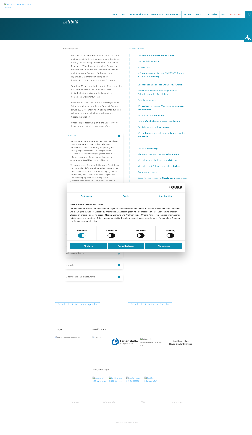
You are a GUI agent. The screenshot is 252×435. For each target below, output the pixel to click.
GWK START (235, 14)
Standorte (156, 14)
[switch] (111, 235)
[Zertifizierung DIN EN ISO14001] (117, 380)
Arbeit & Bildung (138, 14)
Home (114, 14)
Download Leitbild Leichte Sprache (150, 304)
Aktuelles (212, 14)
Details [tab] (126, 196)
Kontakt (200, 14)
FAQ (223, 14)
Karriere (187, 14)
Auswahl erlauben (126, 246)
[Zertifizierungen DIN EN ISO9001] (135, 380)
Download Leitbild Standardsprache (77, 304)
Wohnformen (172, 14)
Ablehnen (88, 246)
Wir (123, 14)
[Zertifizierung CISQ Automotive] (101, 380)
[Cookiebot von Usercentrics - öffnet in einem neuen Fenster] (170, 188)
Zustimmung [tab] (87, 196)
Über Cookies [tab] (165, 196)
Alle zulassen (164, 246)
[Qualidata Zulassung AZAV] (152, 380)
